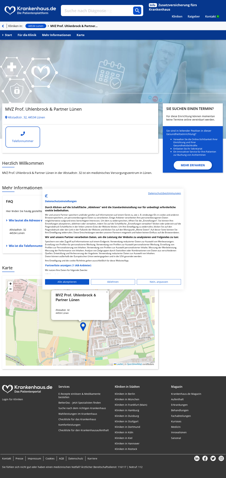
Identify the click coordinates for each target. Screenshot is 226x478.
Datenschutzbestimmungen (164, 193)
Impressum (34, 458)
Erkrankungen (179, 404)
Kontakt (211, 16)
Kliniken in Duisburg (127, 416)
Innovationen (179, 432)
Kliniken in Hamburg (127, 410)
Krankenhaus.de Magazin (186, 393)
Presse (19, 458)
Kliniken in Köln (124, 432)
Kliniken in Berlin (125, 393)
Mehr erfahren (193, 165)
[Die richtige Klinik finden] (3, 26)
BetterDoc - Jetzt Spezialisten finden (79, 402)
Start (8, 35)
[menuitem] (177, 16)
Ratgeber (194, 16)
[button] (83, 326)
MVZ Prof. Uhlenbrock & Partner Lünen (74, 26)
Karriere (92, 458)
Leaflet (119, 363)
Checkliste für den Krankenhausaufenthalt (83, 430)
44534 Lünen (35, 26)
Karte (80, 35)
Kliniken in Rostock (126, 449)
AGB (61, 458)
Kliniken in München (127, 399)
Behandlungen (180, 410)
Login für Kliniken (12, 399)
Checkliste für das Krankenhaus (77, 419)
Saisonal (176, 438)
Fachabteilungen (181, 416)
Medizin (176, 427)
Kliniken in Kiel (123, 438)
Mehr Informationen (56, 35)
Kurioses (176, 421)
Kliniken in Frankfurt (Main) (131, 404)
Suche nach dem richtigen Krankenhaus (82, 408)
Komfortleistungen (69, 424)
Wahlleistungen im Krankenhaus (77, 413)
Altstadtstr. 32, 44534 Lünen (26, 117)
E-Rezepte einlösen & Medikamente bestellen (79, 395)
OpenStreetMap (134, 363)
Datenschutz (75, 458)
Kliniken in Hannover (127, 443)
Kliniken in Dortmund (127, 427)
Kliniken (177, 16)
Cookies (50, 458)
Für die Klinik (27, 35)
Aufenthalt (177, 399)
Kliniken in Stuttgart (126, 421)
